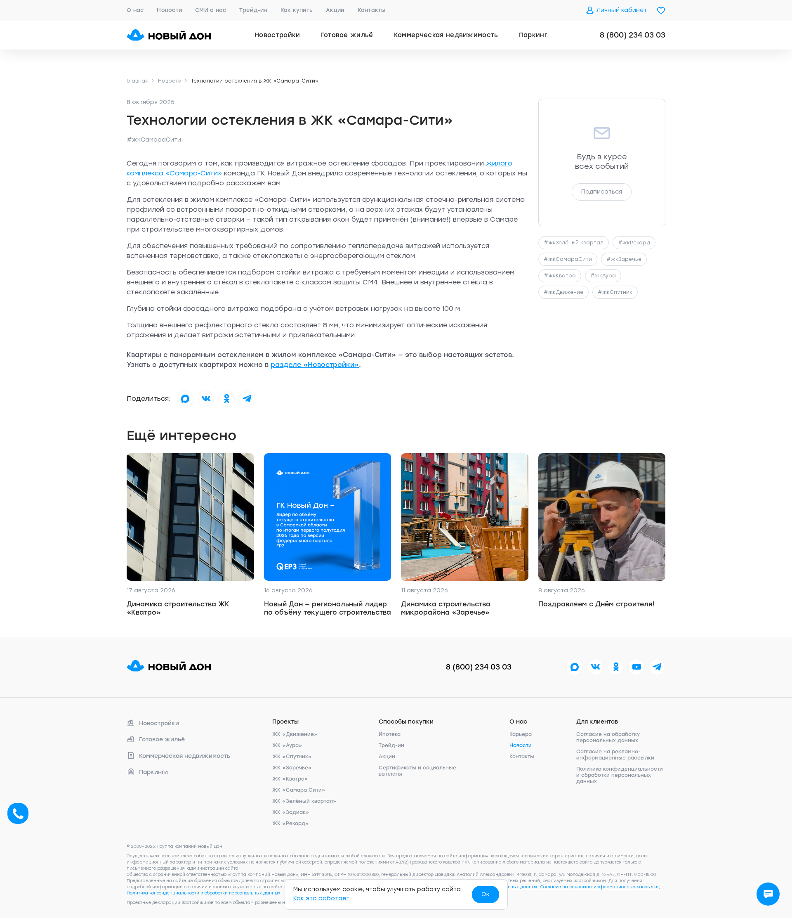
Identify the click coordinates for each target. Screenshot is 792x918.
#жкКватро (560, 276)
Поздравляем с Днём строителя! (596, 604)
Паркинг (533, 35)
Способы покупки (406, 721)
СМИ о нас (210, 10)
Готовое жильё (347, 35)
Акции (335, 10)
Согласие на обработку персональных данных (608, 737)
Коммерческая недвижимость (446, 35)
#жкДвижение (563, 292)
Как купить (296, 10)
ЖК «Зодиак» (290, 812)
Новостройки (277, 35)
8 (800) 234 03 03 (632, 35)
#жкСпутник (615, 292)
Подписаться (601, 191)
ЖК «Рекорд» (290, 823)
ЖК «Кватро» (290, 779)
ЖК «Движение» (295, 734)
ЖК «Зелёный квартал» (304, 801)
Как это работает (321, 898)
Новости (169, 10)
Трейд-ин (253, 10)
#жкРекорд (634, 243)
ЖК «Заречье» (292, 768)
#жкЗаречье (623, 259)
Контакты (372, 10)
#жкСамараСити (154, 139)
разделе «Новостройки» (315, 365)
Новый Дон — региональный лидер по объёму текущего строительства (327, 608)
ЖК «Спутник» (292, 756)
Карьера (520, 734)
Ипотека (390, 734)
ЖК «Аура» (287, 745)
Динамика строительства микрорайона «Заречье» (445, 608)
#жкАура (603, 276)
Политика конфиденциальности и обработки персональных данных (619, 775)
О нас (135, 10)
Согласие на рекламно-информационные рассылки (615, 755)
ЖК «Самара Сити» (298, 790)
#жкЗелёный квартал (573, 243)
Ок (485, 894)
